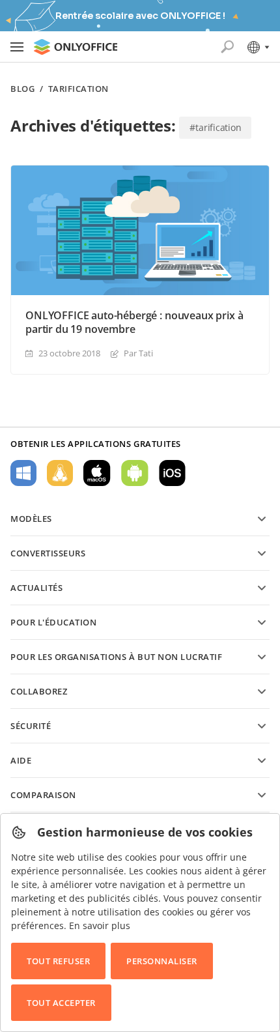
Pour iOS (172, 473)
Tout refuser (58, 961)
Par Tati (138, 353)
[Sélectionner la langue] (257, 47)
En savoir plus (99, 925)
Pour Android (134, 473)
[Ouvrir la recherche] (227, 47)
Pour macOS (97, 473)
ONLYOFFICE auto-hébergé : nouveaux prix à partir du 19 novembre (134, 322)
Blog (22, 88)
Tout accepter (61, 1003)
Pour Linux (60, 473)
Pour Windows (23, 473)
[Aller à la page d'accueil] (75, 47)
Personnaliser (161, 961)
